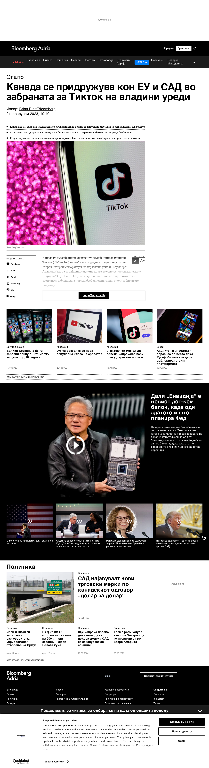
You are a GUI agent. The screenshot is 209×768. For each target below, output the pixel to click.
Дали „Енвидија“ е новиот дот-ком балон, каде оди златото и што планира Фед (176, 407)
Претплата (184, 48)
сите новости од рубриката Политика (25, 660)
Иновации (62, 347)
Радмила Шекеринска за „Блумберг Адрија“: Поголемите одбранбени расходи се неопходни (126, 544)
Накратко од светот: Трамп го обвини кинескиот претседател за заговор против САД (177, 544)
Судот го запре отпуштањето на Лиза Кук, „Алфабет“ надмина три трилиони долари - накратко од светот (78, 544)
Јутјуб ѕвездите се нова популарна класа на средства (79, 352)
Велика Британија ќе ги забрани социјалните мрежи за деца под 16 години (28, 354)
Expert (140, 62)
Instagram (158, 699)
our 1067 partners (63, 725)
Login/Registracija (94, 295)
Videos (59, 690)
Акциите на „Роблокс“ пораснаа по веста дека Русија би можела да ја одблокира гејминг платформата (175, 357)
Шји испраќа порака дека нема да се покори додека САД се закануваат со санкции (93, 639)
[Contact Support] (204, 537)
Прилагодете (180, 731)
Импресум (110, 694)
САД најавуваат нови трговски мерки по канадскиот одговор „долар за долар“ (106, 587)
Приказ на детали (53, 761)
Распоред (61, 694)
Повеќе (156, 60)
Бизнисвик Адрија (123, 62)
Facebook (158, 694)
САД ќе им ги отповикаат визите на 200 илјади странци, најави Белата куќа (56, 639)
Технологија (105, 60)
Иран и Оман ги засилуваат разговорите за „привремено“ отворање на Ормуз (22, 639)
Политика (62, 60)
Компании (112, 347)
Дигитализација (15, 347)
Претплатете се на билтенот (158, 676)
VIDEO (17, 62)
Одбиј (181, 740)
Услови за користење (116, 690)
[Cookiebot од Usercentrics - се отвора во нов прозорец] (21, 761)
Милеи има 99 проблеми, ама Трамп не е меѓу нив (30, 542)
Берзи (160, 347)
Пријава (169, 48)
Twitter (157, 703)
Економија (33, 60)
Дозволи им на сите (182, 721)
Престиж (89, 60)
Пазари (75, 60)
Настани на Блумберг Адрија (72, 699)
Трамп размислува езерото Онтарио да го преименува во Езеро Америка (129, 637)
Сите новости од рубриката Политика (25, 377)
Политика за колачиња (117, 703)
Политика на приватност (118, 699)
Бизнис (47, 60)
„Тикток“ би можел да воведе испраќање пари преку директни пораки (125, 354)
